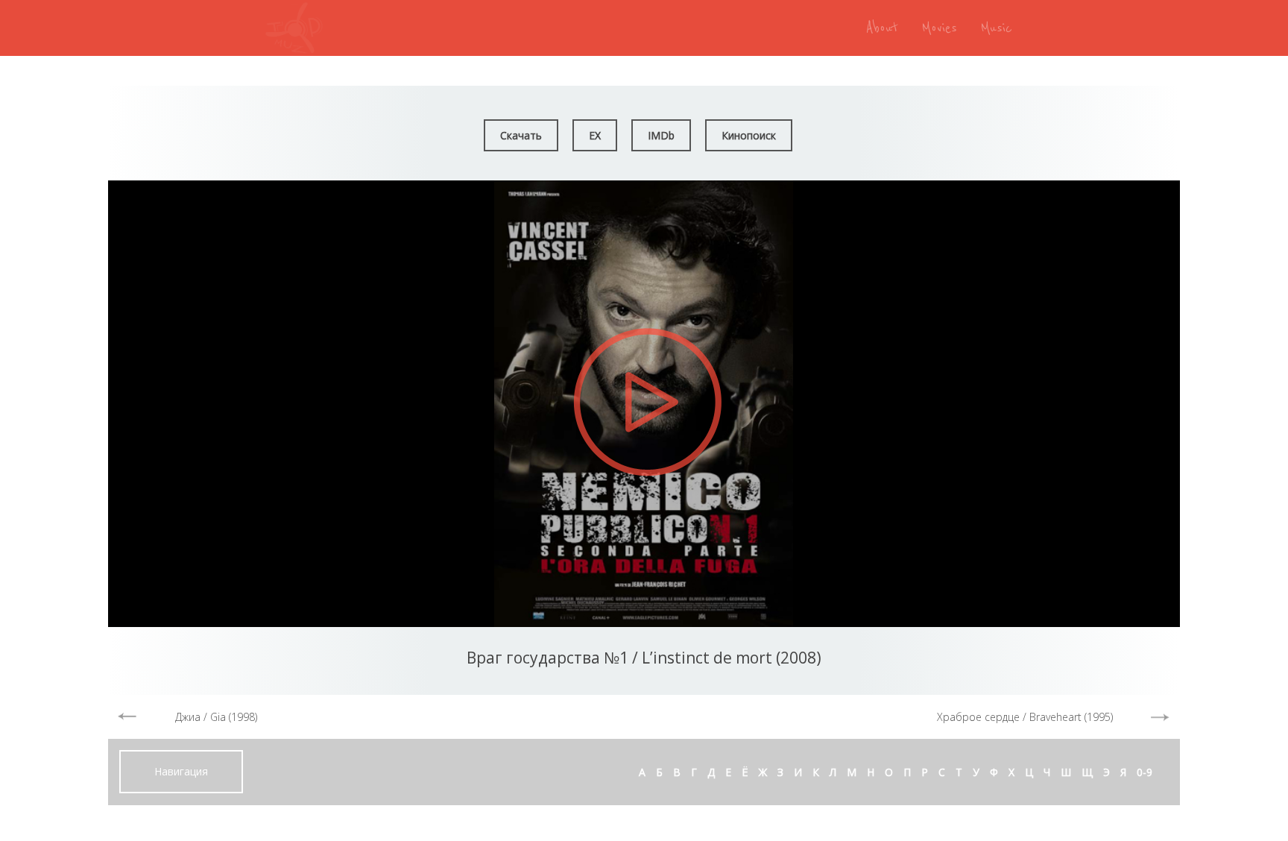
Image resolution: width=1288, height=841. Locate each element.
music (996, 28)
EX (595, 135)
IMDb (661, 135)
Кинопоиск (749, 135)
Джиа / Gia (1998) (216, 717)
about (882, 28)
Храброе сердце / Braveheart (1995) (1025, 717)
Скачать (521, 135)
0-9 (1144, 772)
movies (939, 28)
